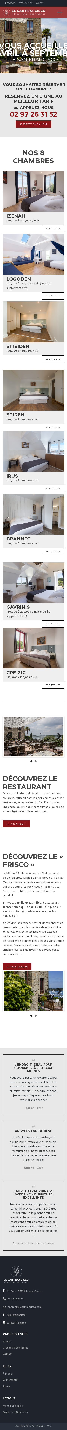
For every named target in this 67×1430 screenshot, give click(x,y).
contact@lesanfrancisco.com (25, 1307)
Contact (7, 1354)
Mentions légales (13, 1406)
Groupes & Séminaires (15, 1348)
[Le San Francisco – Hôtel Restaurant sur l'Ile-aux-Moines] (24, 12)
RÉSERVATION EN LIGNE (33, 124)
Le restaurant (16, 823)
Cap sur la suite (17, 966)
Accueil (7, 1342)
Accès (40, 3)
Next (58, 736)
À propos (10, 3)
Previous (9, 736)
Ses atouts (53, 228)
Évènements (26, 3)
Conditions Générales (15, 1412)
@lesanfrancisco (16, 1315)
